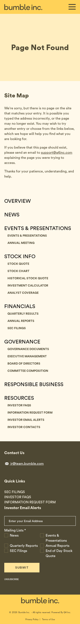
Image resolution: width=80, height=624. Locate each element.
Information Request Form (29, 412)
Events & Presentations (37, 228)
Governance (22, 341)
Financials (19, 306)
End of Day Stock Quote (59, 553)
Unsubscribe (11, 579)
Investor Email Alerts (25, 419)
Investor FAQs (19, 405)
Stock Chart (18, 271)
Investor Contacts (23, 427)
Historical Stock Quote (27, 278)
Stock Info (19, 256)
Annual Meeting (21, 243)
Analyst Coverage (23, 292)
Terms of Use (48, 619)
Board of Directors (23, 363)
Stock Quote (18, 263)
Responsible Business (33, 384)
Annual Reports (20, 321)
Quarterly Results (23, 313)
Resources (19, 398)
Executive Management (27, 356)
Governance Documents (28, 349)
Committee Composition (27, 370)
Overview (17, 201)
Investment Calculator (27, 285)
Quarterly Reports (24, 546)
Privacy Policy (31, 619)
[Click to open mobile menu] (72, 7)
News (11, 214)
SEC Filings (16, 328)
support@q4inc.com (56, 153)
